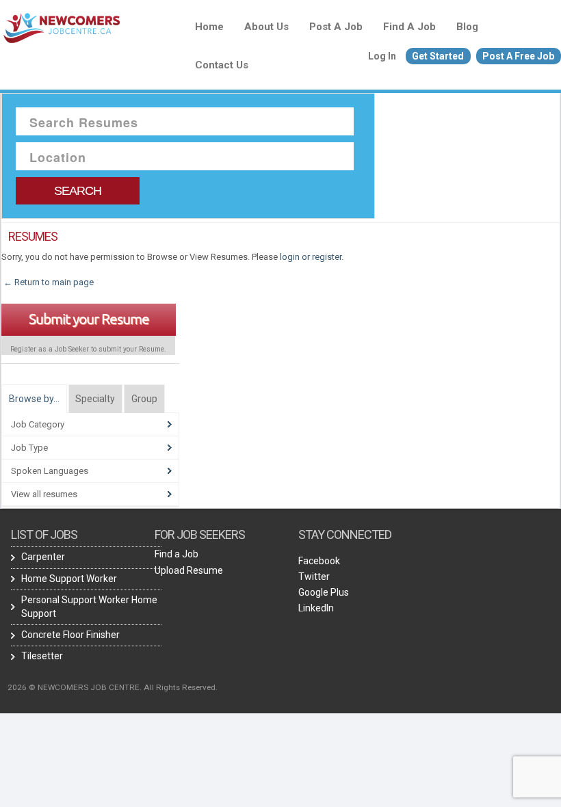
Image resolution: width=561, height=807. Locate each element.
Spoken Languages (49, 471)
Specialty (95, 398)
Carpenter (43, 556)
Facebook (319, 560)
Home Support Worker (69, 578)
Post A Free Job (518, 56)
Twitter (314, 576)
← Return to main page (47, 282)
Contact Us (221, 65)
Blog (467, 27)
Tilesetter (42, 655)
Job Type (29, 447)
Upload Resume (189, 570)
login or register (310, 257)
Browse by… (34, 398)
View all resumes (44, 494)
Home (209, 27)
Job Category (37, 424)
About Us (266, 27)
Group (144, 398)
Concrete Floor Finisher (70, 634)
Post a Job (336, 27)
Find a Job (409, 27)
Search (77, 191)
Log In (382, 56)
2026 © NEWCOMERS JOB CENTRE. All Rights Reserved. (113, 687)
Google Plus (323, 592)
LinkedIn (316, 608)
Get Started (438, 56)
